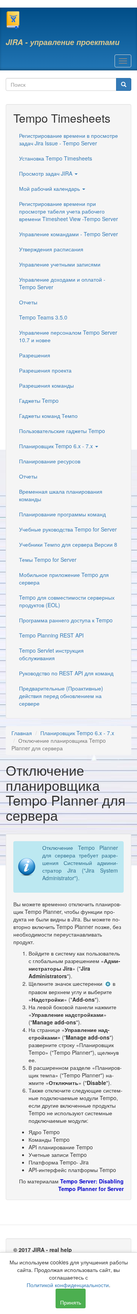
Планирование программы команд (62, 514)
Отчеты (28, 302)
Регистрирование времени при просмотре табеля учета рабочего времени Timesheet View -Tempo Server (68, 211)
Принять (70, 1302)
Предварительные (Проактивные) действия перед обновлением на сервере (61, 695)
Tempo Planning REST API (51, 635)
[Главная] (13, 20)
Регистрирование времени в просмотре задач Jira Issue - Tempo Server (68, 139)
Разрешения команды (46, 385)
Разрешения (34, 355)
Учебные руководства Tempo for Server (68, 529)
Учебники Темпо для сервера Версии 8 (68, 544)
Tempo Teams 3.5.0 (43, 317)
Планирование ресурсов (49, 461)
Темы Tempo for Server (47, 559)
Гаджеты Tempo (39, 400)
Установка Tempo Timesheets (55, 158)
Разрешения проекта (45, 370)
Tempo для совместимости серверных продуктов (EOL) (67, 601)
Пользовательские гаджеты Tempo (62, 431)
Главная (21, 733)
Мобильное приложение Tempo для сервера (64, 578)
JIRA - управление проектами (62, 42)
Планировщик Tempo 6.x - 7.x (56, 446)
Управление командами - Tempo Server (68, 234)
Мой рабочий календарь (50, 188)
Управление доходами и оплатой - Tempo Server (62, 283)
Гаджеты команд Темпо (48, 415)
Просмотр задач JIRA (46, 173)
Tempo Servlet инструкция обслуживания (51, 654)
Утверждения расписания (51, 249)
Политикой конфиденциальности (68, 1285)
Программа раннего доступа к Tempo (66, 620)
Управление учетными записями (59, 264)
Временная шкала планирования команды (60, 495)
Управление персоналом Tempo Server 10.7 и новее (68, 336)
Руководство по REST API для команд (66, 673)
